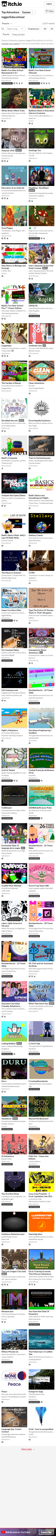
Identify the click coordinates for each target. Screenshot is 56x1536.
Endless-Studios (7, 1124)
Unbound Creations (36, 196)
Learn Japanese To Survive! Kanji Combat (41, 267)
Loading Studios (35, 1359)
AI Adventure (7, 1156)
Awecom (32, 118)
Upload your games (10, 43)
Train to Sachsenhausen (39, 458)
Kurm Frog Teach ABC (39, 885)
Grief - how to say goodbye (41, 1429)
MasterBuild (33, 738)
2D (51, 28)
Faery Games (6, 853)
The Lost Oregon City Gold (13, 1271)
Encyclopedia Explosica (39, 420)
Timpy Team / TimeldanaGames (41, 503)
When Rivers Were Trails (13, 110)
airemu (4, 500)
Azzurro (32, 658)
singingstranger (7, 1199)
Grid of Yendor (8, 770)
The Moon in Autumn (11, 572)
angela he (5, 233)
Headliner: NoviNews (39, 188)
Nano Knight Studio (36, 388)
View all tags (18, 34)
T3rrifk (31, 155)
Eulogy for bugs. (36, 1391)
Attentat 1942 (7, 150)
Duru (3, 1081)
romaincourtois (7, 193)
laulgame (32, 578)
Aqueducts (6, 1118)
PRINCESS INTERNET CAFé (39, 1201)
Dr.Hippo (5, 775)
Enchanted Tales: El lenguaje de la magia (10, 846)
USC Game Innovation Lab (11, 695)
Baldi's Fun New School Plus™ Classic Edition (12, 306)
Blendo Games (34, 351)
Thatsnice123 (6, 463)
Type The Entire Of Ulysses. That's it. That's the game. (41, 611)
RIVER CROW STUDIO (38, 273)
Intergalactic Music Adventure (37, 651)
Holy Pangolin (34, 311)
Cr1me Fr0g (34, 1043)
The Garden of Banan (11, 383)
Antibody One (35, 345)
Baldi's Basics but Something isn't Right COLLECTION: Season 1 (40, 498)
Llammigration (35, 1234)
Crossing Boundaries (38, 1081)
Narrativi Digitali (7, 655)
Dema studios (34, 971)
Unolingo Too (35, 150)
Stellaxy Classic (36, 535)
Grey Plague (7, 228)
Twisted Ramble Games (10, 1086)
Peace (4, 1391)
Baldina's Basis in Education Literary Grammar (41, 111)
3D (45, 28)
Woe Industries (35, 1319)
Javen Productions (36, 698)
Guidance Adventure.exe (12, 1234)
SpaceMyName (34, 540)
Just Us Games (7, 1011)
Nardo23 (32, 1049)
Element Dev (6, 1159)
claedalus (32, 891)
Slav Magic (33, 426)
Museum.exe (7, 1311)
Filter (51, 11)
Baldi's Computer (9, 458)
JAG (30, 1086)
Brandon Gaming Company (12, 735)
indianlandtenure (8, 116)
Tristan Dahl (6, 351)
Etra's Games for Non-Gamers (40, 1279)
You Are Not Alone (10, 1193)
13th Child (5, 891)
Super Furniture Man (11, 610)
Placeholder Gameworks (38, 233)
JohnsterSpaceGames (9, 78)
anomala (32, 775)
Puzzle (6, 34)
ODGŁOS (33, 305)
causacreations (34, 1161)
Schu (31, 1124)
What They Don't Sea (38, 1003)
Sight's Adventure (9, 730)
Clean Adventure (36, 383)
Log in (49, 3)
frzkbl (31, 1434)
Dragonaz (5, 1049)
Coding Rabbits (8, 1043)
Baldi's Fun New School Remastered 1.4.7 (12, 71)
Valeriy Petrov (6, 931)
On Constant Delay (10, 650)
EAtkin (31, 618)
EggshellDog (6, 615)
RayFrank (5, 1239)
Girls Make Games (8, 426)
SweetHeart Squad (36, 1239)
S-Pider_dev (6, 271)
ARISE (31, 813)
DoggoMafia (6, 388)
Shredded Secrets (9, 420)
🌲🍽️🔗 (32, 228)
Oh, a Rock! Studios (9, 1279)
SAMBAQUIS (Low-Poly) (40, 807)
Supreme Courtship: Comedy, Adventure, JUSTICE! (10, 1006)
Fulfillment (6, 807)
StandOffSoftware (8, 1437)
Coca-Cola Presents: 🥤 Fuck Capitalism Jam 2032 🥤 (41, 1196)
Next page (26, 1449)
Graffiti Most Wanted (11, 885)
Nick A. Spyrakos (7, 1316)
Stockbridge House (8, 578)
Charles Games (7, 156)
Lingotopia (6, 345)
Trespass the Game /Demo (13, 495)
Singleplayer (33, 28)
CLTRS (32, 572)
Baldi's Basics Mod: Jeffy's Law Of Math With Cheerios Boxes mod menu (13, 538)
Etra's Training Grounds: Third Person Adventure (40, 1272)
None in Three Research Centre (13, 1397)
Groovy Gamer (7, 540)
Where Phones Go (9, 1351)
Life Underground (9, 690)
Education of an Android (12, 188)
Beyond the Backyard (38, 1118)
